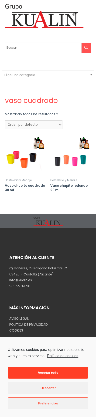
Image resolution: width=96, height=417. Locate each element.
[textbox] (48, 75)
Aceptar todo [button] (48, 372)
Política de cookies (62, 356)
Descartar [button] (48, 388)
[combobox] (48, 75)
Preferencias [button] (48, 403)
